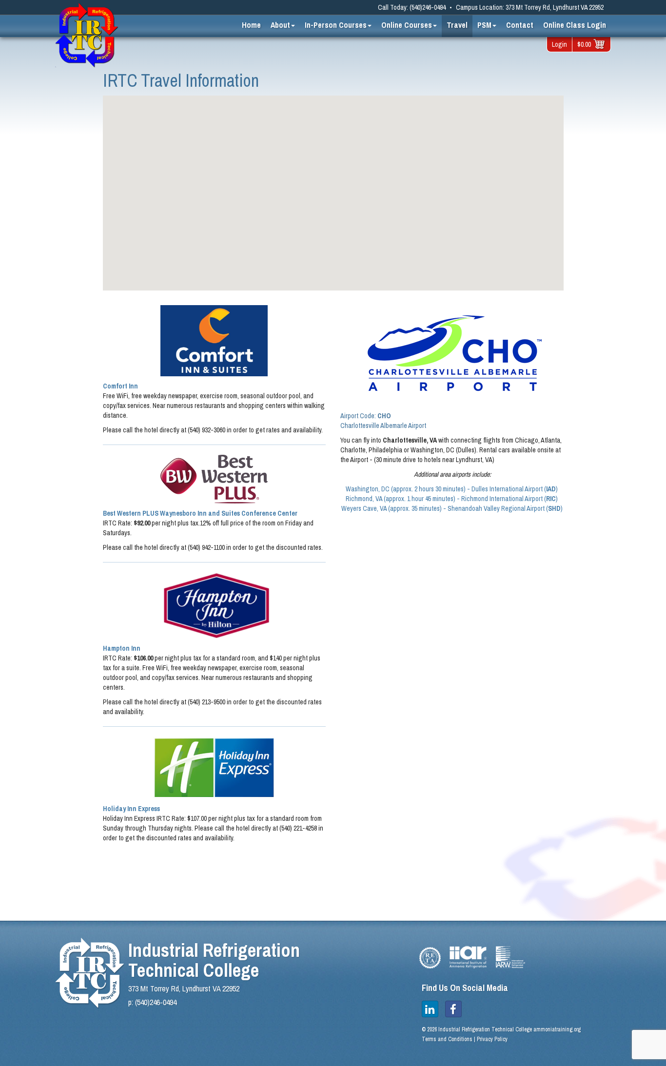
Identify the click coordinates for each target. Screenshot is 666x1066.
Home (251, 24)
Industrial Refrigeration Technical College (86, 35)
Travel (457, 24)
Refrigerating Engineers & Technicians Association (430, 958)
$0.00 (584, 44)
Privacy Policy (492, 1039)
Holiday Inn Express (131, 808)
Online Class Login (574, 24)
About (280, 24)
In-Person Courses (336, 24)
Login (559, 44)
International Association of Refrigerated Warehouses (510, 957)
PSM (484, 24)
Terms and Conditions (447, 1039)
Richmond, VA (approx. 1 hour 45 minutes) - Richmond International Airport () (452, 498)
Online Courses (406, 24)
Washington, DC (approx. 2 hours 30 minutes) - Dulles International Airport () (452, 489)
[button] (179, 231)
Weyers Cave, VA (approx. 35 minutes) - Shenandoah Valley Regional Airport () (452, 508)
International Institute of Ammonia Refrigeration (468, 957)
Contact (519, 24)
